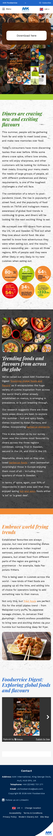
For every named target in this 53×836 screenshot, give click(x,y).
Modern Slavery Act (28, 817)
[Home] (25, 9)
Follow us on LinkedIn (17, 800)
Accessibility (15, 813)
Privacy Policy (10, 817)
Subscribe (46, 3)
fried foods (30, 601)
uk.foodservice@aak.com (30, 789)
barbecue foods (18, 462)
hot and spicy (28, 491)
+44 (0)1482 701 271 (33, 784)
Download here (26, 35)
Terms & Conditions (32, 813)
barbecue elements (38, 426)
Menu (8, 9)
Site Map (44, 817)
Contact (26, 770)
